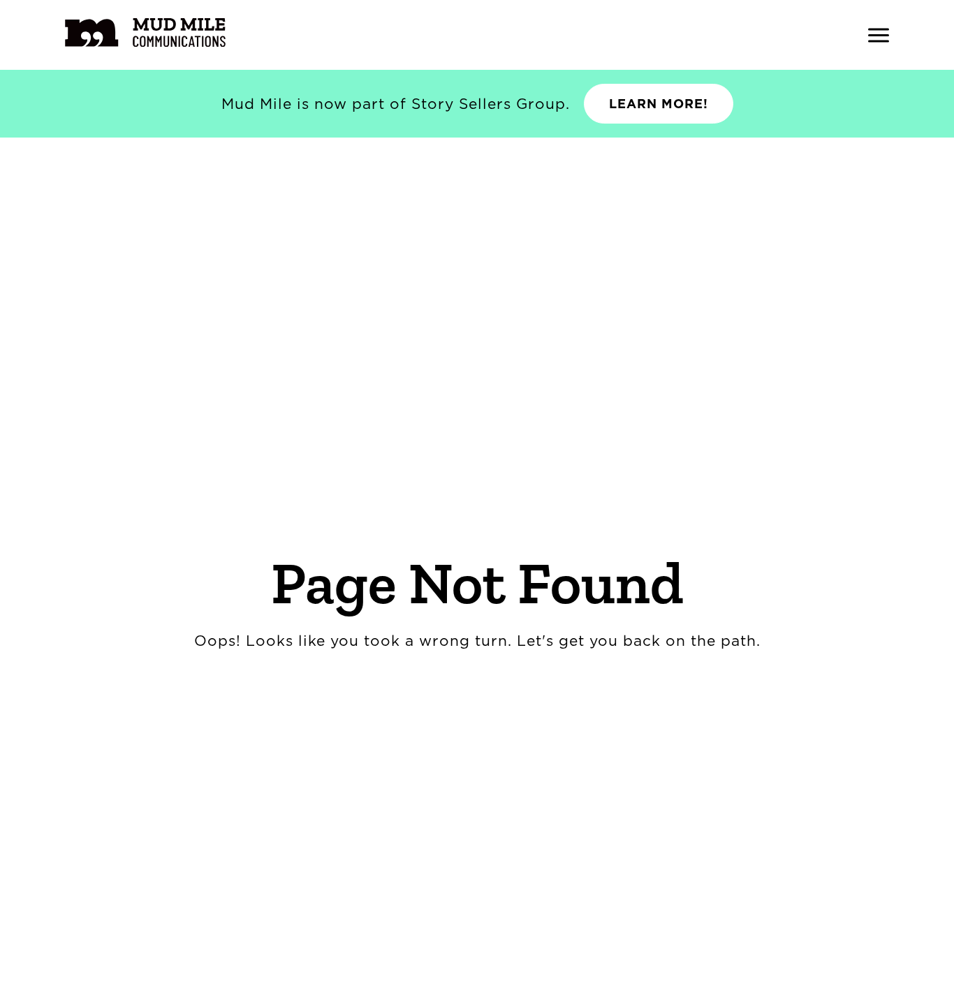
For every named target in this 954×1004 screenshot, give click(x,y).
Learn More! (658, 103)
